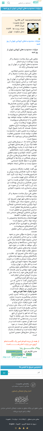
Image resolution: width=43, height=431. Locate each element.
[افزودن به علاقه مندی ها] (16, 428)
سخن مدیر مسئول (33, 419)
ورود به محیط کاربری (29, 424)
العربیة (18, 424)
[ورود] (23, 428)
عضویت (8, 419)
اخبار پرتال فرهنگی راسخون (21, 391)
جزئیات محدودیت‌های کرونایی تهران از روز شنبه (23, 43)
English (11, 424)
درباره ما (15, 419)
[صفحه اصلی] (27, 428)
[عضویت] (20, 428)
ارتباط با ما (22, 419)
